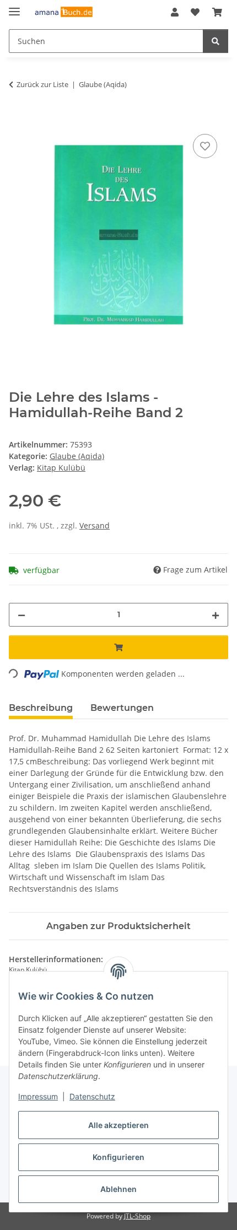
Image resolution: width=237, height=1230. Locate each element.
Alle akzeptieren (118, 1125)
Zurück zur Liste (42, 84)
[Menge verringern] (21, 614)
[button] (175, 12)
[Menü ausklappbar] (14, 7)
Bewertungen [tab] (122, 708)
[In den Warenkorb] (17, 119)
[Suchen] (215, 41)
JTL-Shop (137, 1216)
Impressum (38, 1096)
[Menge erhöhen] (215, 614)
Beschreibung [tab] (41, 708)
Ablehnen (118, 1189)
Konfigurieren (118, 1157)
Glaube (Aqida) (77, 456)
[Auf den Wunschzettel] (205, 146)
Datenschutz (92, 1096)
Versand (94, 525)
